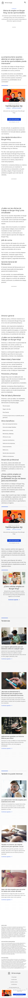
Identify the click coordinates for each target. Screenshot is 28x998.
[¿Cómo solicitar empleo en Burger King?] (14, 578)
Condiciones (14, 979)
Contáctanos (14, 984)
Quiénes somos (14, 982)
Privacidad (14, 977)
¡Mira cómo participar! (14, 119)
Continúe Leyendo (13, 599)
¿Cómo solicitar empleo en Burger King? (14, 587)
